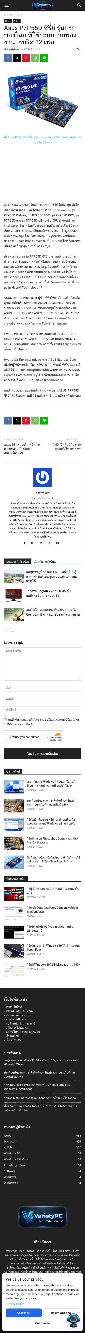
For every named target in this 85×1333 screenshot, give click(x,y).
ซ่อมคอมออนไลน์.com (19, 1011)
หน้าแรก (8, 14)
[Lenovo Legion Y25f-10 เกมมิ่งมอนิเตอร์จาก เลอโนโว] (14, 595)
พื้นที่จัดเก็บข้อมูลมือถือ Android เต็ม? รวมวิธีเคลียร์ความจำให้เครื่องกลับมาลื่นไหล (40, 1108)
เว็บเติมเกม (12, 1036)
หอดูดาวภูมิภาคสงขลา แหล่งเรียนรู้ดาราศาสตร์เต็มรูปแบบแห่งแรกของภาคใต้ (51, 576)
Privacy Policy (15, 1303)
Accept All (23, 1312)
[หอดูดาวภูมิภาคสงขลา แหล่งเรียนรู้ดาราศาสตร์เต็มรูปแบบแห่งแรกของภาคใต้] (14, 576)
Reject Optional (61, 1312)
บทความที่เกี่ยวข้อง (17, 561)
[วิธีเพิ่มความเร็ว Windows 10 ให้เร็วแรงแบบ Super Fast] (14, 951)
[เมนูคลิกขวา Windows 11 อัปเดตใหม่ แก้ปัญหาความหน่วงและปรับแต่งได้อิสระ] (14, 786)
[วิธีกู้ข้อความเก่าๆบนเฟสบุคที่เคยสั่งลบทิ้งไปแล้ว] (14, 894)
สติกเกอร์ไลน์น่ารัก (17, 1027)
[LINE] (44, 58)
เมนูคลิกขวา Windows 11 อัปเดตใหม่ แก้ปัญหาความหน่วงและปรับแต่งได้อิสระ (41, 1062)
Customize (42, 1323)
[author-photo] (42, 487)
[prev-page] (6, 629)
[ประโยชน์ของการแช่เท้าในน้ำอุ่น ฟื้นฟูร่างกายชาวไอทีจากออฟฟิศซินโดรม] (14, 805)
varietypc (14, 48)
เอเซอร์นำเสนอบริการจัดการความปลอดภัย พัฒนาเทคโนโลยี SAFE (22, 449)
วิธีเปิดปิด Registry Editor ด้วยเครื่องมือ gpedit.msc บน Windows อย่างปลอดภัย (37, 1087)
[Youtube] (59, 543)
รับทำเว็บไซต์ (14, 1007)
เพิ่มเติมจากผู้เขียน (45, 561)
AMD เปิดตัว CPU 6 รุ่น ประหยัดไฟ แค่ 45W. (67, 447)
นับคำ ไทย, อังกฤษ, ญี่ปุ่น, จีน (23, 1032)
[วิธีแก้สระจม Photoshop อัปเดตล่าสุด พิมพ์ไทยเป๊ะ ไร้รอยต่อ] (14, 843)
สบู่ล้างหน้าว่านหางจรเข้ (20, 1023)
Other (16, 21)
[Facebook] (8, 58)
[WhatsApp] (35, 58)
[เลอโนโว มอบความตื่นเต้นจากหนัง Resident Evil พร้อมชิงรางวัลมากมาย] (14, 614)
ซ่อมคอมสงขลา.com (18, 1015)
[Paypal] (42, 543)
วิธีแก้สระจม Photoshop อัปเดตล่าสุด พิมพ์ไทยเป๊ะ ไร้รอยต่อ (40, 1098)
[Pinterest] (26, 58)
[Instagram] (34, 543)
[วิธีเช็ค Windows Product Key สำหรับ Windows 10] (14, 932)
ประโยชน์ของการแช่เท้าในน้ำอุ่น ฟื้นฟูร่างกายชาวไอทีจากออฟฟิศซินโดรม (39, 1074)
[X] (17, 58)
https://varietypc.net (42, 498)
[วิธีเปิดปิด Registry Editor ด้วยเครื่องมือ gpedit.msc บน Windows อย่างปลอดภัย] (14, 824)
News (19, 14)
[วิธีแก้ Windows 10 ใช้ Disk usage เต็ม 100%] (14, 969)
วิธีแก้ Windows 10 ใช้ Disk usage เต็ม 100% (54, 964)
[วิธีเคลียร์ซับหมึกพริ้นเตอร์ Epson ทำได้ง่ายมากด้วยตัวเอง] (14, 913)
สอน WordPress (16, 1019)
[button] (6, 5)
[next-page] (12, 629)
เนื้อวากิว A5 (13, 1040)
